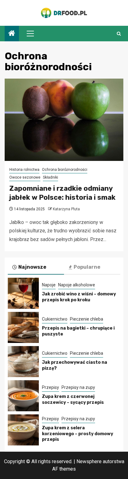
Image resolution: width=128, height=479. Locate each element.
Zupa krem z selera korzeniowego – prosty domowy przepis (77, 433)
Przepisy (50, 387)
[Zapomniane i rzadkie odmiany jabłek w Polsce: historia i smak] (64, 120)
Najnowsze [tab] (32, 267)
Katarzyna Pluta (66, 209)
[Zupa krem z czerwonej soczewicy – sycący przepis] (23, 395)
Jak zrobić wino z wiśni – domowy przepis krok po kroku (79, 296)
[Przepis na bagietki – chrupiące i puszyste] (23, 327)
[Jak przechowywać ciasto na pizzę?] (23, 361)
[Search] (119, 34)
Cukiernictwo (54, 319)
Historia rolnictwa (24, 169)
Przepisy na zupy (78, 387)
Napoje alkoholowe (76, 284)
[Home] (11, 34)
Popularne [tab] (87, 267)
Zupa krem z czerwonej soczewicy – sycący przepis (73, 399)
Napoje (49, 284)
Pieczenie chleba (86, 319)
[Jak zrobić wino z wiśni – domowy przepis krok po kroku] (23, 293)
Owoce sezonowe (24, 177)
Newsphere (89, 461)
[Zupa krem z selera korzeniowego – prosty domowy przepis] (23, 429)
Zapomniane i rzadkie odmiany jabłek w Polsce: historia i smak (62, 193)
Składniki (50, 177)
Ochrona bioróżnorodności (64, 169)
